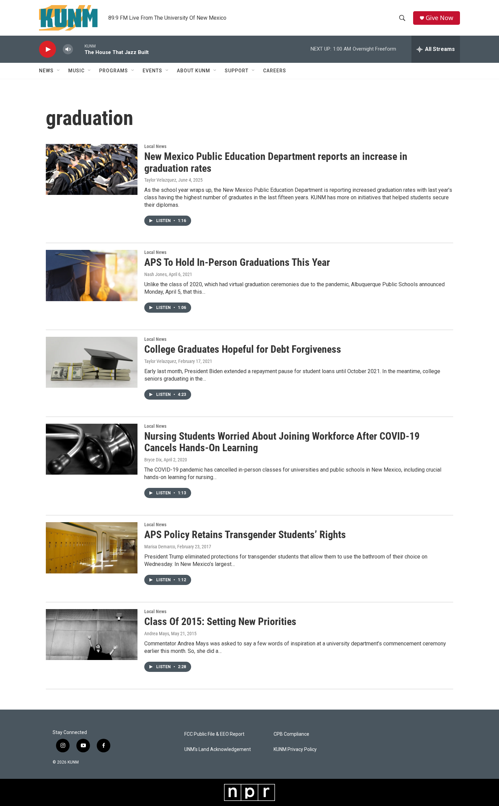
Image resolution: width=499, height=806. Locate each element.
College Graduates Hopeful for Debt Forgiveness (242, 349)
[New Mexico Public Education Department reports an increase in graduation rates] (91, 169)
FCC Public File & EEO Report (214, 734)
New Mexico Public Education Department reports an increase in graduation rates (275, 162)
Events (152, 70)
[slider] (79, 49)
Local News (155, 146)
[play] (47, 49)
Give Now (439, 17)
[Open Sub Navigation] (58, 70)
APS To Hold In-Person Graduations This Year (237, 262)
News (46, 70)
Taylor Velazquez (160, 180)
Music (76, 70)
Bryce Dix (153, 459)
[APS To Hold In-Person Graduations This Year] (91, 275)
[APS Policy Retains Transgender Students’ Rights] (91, 547)
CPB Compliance (291, 734)
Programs (113, 70)
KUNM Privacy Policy (295, 749)
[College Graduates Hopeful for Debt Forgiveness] (91, 362)
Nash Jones (155, 274)
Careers (274, 70)
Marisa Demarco (159, 546)
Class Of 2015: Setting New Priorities (220, 621)
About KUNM (193, 70)
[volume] (68, 49)
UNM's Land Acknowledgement (217, 749)
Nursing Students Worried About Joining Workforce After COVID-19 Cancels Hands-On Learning (282, 442)
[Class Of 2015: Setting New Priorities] (91, 634)
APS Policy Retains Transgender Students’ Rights (245, 535)
